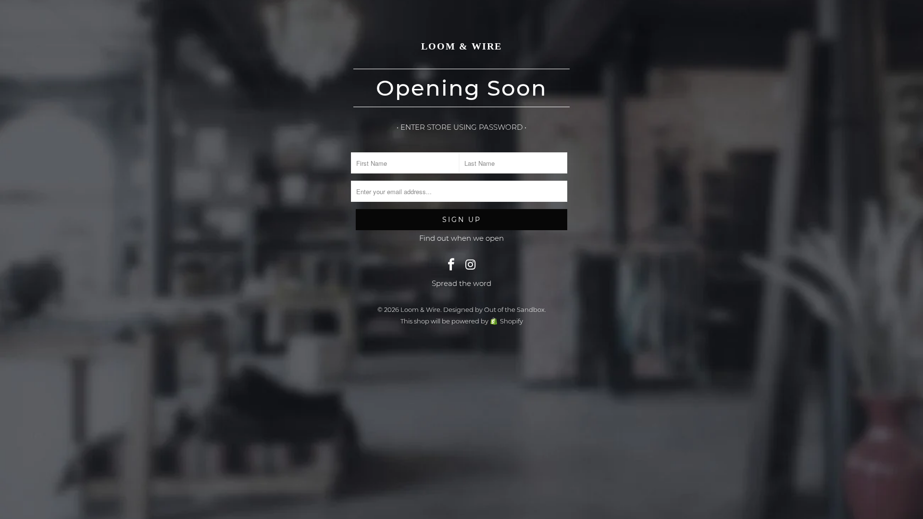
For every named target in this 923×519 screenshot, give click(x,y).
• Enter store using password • (461, 127)
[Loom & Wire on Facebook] (451, 265)
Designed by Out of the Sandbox (494, 309)
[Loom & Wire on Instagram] (470, 265)
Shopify (511, 321)
